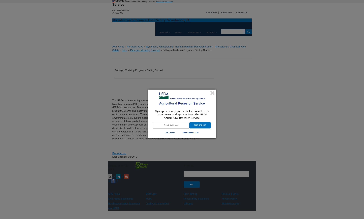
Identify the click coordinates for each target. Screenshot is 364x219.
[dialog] (182, 114)
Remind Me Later (190, 132)
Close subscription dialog (212, 93)
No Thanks (170, 132)
